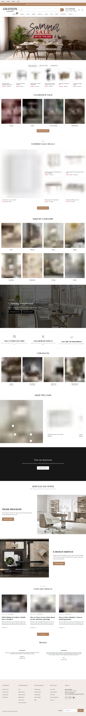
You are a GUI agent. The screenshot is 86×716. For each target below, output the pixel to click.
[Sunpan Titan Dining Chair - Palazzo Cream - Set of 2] (50, 75)
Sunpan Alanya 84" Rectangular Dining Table (7, 84)
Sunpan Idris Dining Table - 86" (64, 84)
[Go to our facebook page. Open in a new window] (66, 697)
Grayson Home (5, 694)
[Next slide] (83, 420)
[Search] (62, 9)
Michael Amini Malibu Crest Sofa (72, 199)
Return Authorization (54, 697)
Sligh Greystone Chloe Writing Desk (52, 199)
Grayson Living (5, 692)
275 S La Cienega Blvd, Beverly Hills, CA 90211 (74, 694)
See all (43, 634)
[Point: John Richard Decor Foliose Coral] (15, 434)
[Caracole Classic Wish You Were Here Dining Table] (75, 160)
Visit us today (43, 467)
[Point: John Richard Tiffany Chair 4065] (31, 434)
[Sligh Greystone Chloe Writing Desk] (53, 188)
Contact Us (52, 700)
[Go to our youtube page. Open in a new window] (73, 697)
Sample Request (37, 694)
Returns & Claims (21, 694)
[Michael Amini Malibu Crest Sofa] (75, 188)
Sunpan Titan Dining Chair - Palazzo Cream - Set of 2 (50, 84)
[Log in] (78, 9)
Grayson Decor (5, 697)
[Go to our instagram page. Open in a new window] (70, 697)
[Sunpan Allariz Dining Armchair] (78, 75)
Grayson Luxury (5, 689)
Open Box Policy (21, 692)
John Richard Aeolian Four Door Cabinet (55, 434)
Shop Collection (43, 208)
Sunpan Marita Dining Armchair (20, 84)
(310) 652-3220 (71, 692)
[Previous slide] (45, 420)
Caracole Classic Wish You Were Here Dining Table (74, 173)
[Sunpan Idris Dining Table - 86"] (64, 75)
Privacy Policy (21, 700)
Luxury (2, 1)
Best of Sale (43, 65)
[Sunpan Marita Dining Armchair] (21, 75)
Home (13, 1)
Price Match (52, 694)
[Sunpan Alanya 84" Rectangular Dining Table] (7, 75)
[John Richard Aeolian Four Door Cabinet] (60, 418)
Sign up (80, 710)
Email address (67, 710)
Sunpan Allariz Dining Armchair (77, 84)
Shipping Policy (21, 697)
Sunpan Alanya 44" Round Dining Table (35, 84)
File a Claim (52, 689)
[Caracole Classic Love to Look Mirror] (22, 174)
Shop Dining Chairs (28, 311)
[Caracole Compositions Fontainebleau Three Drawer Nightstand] (53, 160)
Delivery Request (37, 697)
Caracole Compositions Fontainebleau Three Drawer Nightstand (53, 173)
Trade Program (37, 689)
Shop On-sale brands (43, 130)
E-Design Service (37, 692)
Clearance (54, 65)
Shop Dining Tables (15, 311)
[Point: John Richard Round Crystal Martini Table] (31, 441)
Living (8, 1)
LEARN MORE (8, 519)
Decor (18, 1)
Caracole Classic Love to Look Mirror (9, 199)
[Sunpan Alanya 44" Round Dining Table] (36, 75)
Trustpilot (60, 710)
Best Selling (32, 65)
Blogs (35, 700)
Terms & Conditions (22, 702)
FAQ (19, 689)
